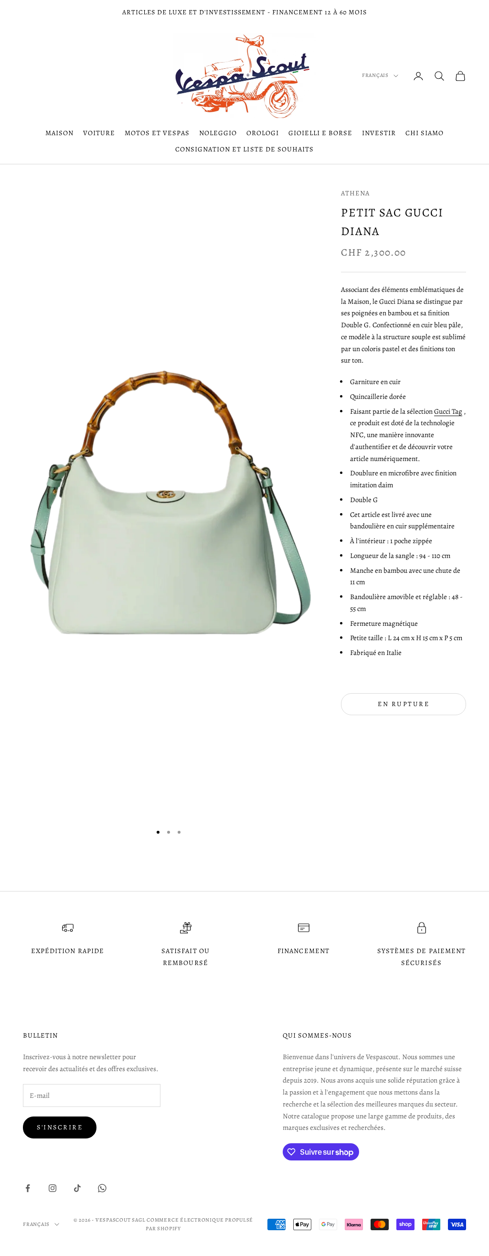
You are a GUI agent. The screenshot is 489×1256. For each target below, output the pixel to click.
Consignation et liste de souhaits (244, 149)
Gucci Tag (448, 411)
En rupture (403, 704)
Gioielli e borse (320, 133)
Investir (379, 133)
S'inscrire (60, 1127)
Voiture (99, 133)
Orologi (262, 133)
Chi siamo (424, 133)
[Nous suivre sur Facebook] (27, 1188)
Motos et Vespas (157, 133)
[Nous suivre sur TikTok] (77, 1188)
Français (375, 75)
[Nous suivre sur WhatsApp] (102, 1188)
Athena (355, 193)
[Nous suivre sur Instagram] (52, 1188)
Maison (59, 133)
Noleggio (218, 133)
